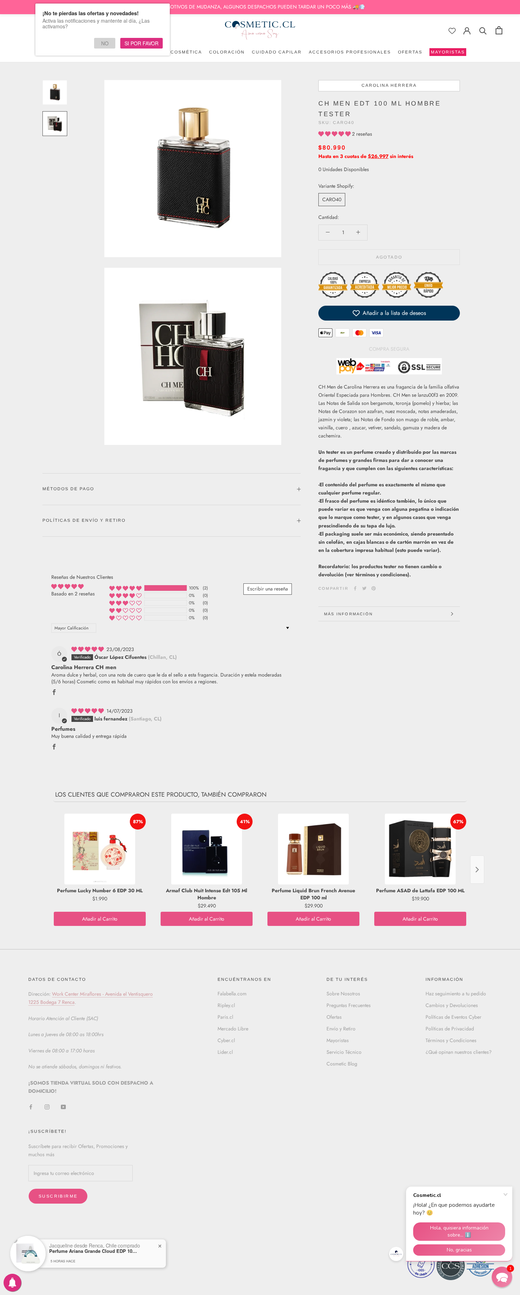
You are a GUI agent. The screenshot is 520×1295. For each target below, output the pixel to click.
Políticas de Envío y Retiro (84, 520)
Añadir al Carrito (99, 918)
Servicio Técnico (344, 1052)
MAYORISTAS (447, 53)
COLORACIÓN (227, 52)
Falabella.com (232, 993)
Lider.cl (225, 1052)
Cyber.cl (226, 1040)
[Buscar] (483, 30)
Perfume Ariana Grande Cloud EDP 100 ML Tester (93, 1251)
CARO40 (331, 199)
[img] (88, 649)
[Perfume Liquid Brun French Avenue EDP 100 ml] (313, 849)
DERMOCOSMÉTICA (176, 52)
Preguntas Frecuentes (349, 1005)
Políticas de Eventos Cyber (453, 1016)
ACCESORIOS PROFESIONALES (350, 52)
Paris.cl (225, 1016)
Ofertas (334, 1016)
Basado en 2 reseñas (73, 593)
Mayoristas (338, 1040)
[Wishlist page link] (452, 30)
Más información (348, 614)
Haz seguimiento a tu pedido (456, 993)
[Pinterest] (373, 588)
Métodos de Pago (68, 488)
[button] (335, 133)
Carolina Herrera (389, 85)
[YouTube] (63, 1106)
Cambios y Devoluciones (452, 1005)
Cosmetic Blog (342, 1063)
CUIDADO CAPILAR (277, 52)
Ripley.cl (226, 1005)
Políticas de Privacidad (450, 1028)
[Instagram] (47, 1106)
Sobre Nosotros (343, 993)
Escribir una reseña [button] (267, 588)
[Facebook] (355, 588)
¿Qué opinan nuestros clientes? (459, 1052)
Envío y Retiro (341, 1028)
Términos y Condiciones (451, 1040)
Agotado (389, 257)
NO (105, 43)
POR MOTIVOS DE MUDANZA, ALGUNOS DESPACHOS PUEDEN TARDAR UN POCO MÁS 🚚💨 (260, 6)
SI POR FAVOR (141, 43)
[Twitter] (364, 588)
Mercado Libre (233, 1028)
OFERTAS (410, 52)
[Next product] (477, 869)
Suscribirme (58, 1196)
